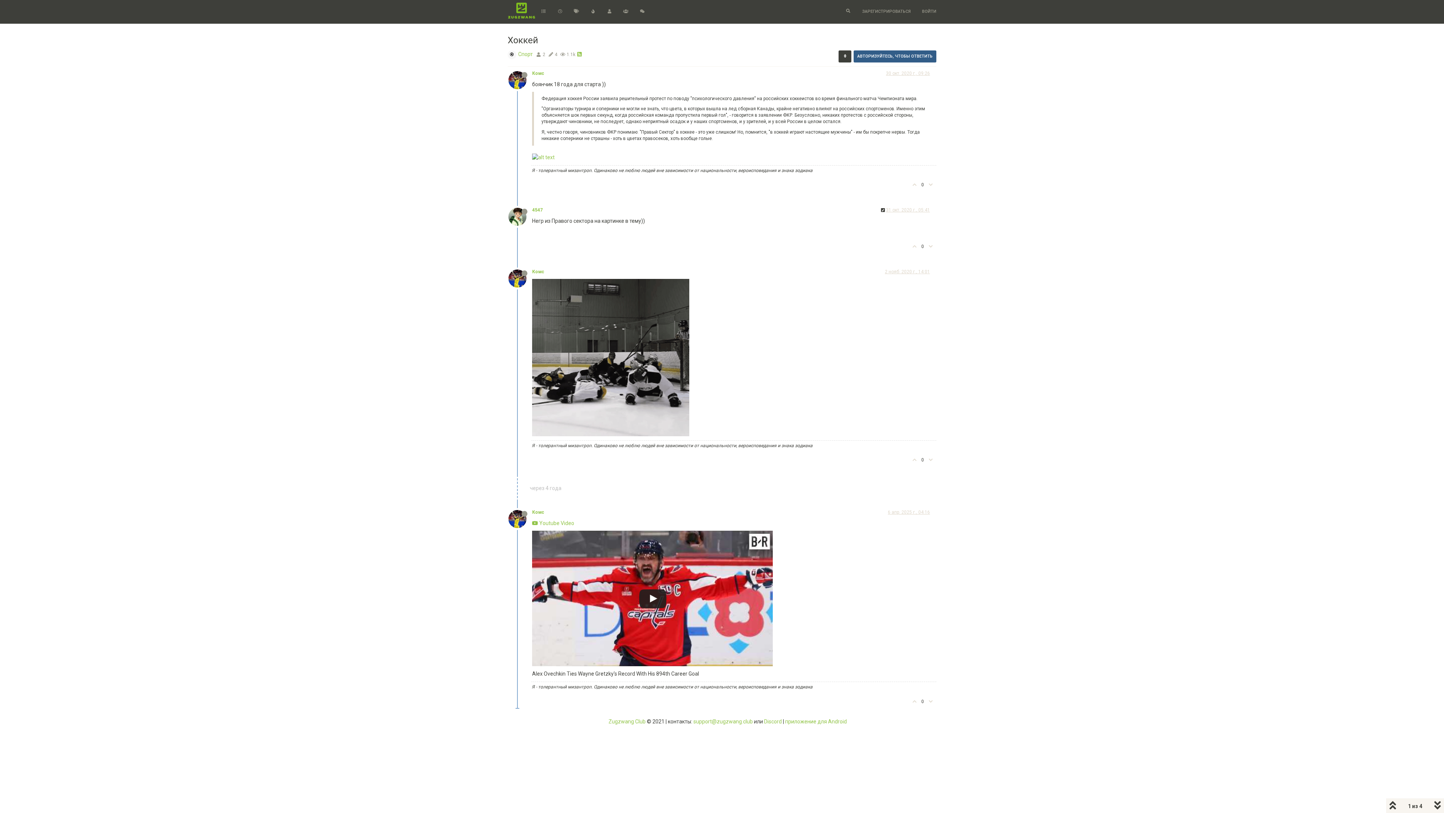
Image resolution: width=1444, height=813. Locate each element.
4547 (537, 210)
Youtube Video (556, 523)
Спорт (525, 54)
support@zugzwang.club (723, 722)
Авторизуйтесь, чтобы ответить (895, 56)
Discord (773, 722)
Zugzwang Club (627, 722)
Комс (538, 73)
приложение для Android (816, 722)
